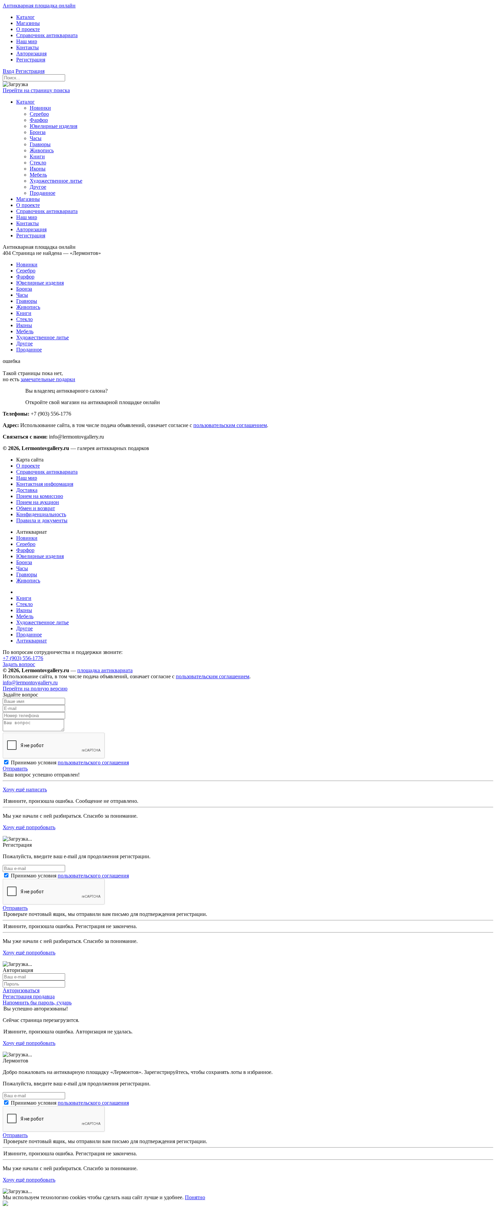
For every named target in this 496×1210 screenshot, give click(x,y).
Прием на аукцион (37, 502)
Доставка (26, 490)
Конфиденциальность (41, 514)
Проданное (29, 634)
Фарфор (25, 550)
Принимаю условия (70, 762)
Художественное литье (42, 622)
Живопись (28, 580)
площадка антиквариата (105, 670)
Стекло (24, 604)
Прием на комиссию (39, 496)
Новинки (26, 538)
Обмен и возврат (35, 508)
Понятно (195, 1197)
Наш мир (26, 478)
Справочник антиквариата (47, 472)
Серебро (25, 544)
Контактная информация (44, 484)
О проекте (28, 466)
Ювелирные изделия (40, 556)
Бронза (24, 562)
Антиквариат (31, 640)
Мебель (24, 616)
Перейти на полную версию (35, 688)
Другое (24, 628)
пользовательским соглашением (230, 425)
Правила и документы (41, 520)
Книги (23, 598)
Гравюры (26, 574)
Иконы (24, 610)
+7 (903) (23, 658)
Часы (22, 568)
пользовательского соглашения (93, 762)
